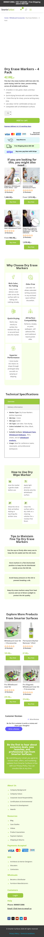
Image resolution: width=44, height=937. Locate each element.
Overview (11, 402)
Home (6, 18)
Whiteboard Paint (29, 432)
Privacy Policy (14, 933)
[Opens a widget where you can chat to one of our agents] (15, 916)
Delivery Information (15, 407)
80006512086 (9, 2)
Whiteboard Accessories (17, 18)
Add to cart (22, 120)
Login (15, 895)
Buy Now (13, 202)
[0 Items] (21, 9)
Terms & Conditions (28, 933)
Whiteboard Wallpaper (17, 435)
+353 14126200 (21, 2)
